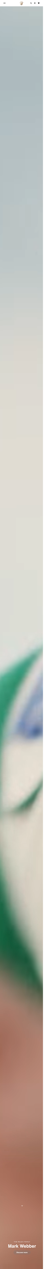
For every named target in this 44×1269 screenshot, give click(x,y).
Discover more (22, 1252)
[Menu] (5, 3)
